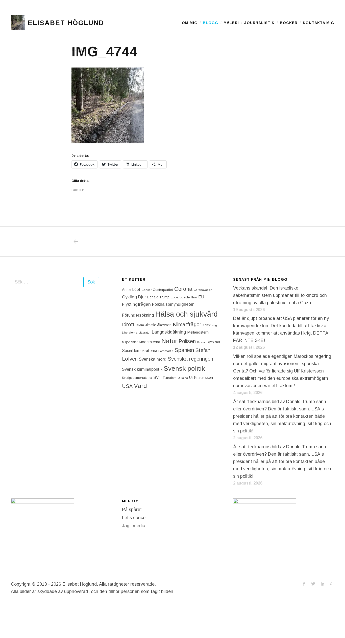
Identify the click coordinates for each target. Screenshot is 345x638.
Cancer (146, 289)
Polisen (187, 341)
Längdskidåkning (169, 332)
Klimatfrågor (187, 324)
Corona (183, 289)
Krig (214, 325)
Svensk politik (184, 368)
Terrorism (170, 378)
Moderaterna (149, 342)
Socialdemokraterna (139, 350)
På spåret (132, 509)
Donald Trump (158, 297)
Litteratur (145, 332)
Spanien (184, 350)
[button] (18, 22)
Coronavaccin (203, 289)
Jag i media (133, 525)
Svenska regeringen (190, 359)
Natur (169, 341)
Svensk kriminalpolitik (142, 369)
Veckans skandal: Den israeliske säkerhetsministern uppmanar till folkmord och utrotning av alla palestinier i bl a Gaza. (280, 295)
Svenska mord (152, 359)
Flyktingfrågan (136, 304)
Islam (140, 325)
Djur (142, 297)
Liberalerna (129, 332)
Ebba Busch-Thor (184, 297)
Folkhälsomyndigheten (173, 304)
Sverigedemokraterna (137, 378)
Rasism (201, 342)
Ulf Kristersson (201, 378)
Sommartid (165, 351)
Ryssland (213, 342)
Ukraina (183, 377)
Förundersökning (138, 315)
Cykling (129, 296)
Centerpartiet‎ (163, 290)
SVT (157, 377)
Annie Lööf (131, 290)
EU (201, 297)
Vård (140, 385)
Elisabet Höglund (66, 23)
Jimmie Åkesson (158, 325)
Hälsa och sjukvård (186, 314)
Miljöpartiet (129, 342)
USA (127, 386)
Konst (206, 325)
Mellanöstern (198, 332)
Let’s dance (133, 517)
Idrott (128, 324)
